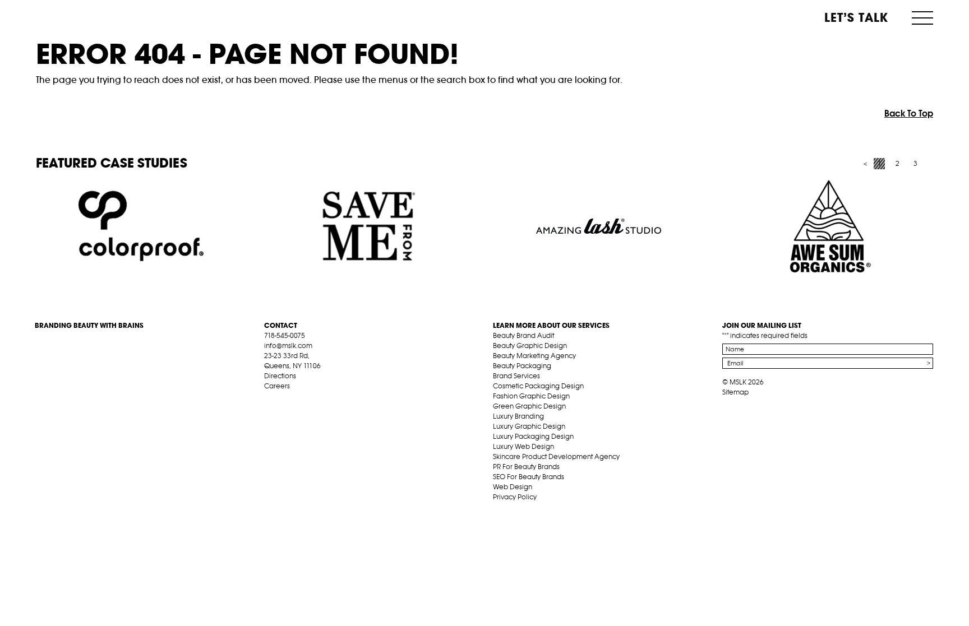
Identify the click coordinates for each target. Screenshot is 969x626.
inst (321, 399)
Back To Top (908, 113)
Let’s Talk (856, 17)
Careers (277, 386)
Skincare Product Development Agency (556, 456)
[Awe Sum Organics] (827, 226)
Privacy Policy (515, 497)
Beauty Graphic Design (530, 345)
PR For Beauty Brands (526, 466)
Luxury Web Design (523, 446)
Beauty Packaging (522, 365)
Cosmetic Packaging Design (538, 386)
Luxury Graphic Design (529, 426)
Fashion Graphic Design (531, 396)
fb (269, 399)
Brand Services (516, 376)
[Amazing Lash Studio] (598, 226)
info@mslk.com (288, 345)
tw (287, 399)
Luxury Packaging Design (533, 436)
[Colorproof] (141, 226)
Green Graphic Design (529, 406)
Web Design (512, 487)
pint (304, 399)
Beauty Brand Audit (523, 335)
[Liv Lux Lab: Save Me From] (370, 226)
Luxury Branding (518, 416)
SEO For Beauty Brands (528, 476)
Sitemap (735, 392)
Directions (280, 376)
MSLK (77, 17)
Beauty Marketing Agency (534, 355)
